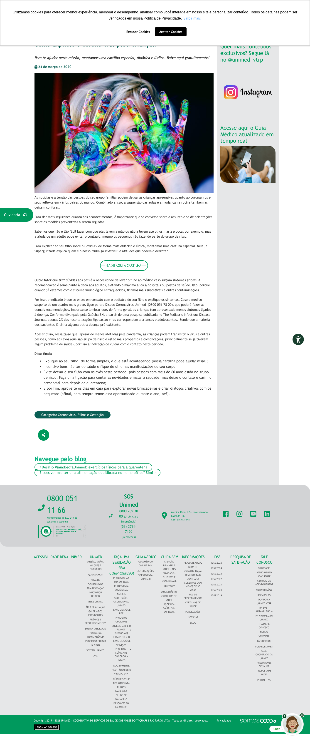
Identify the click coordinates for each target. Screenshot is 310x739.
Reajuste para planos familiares (121, 687)
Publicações (192, 611)
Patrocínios (264, 641)
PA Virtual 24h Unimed (264, 617)
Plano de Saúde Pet (121, 611)
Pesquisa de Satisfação (240, 560)
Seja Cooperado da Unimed (264, 654)
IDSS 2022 (216, 579)
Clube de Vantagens (121, 697)
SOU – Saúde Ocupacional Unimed (121, 602)
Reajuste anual (193, 562)
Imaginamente (121, 665)
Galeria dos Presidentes (95, 613)
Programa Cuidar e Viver (95, 643)
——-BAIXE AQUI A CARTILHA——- (124, 265)
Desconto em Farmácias (121, 705)
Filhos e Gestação (91, 415)
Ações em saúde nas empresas (169, 608)
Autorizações (146, 571)
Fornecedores (264, 646)
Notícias (193, 617)
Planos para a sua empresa (121, 580)
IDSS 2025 (216, 562)
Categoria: (49, 415)
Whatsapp (264, 568)
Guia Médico (146, 557)
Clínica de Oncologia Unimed (121, 656)
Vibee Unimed (95, 601)
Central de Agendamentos (264, 582)
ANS (95, 655)
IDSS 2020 (216, 590)
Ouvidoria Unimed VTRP (264, 601)
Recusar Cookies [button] (138, 32)
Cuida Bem (169, 557)
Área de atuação (95, 607)
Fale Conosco (264, 560)
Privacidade (224, 720)
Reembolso (264, 595)
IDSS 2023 (216, 573)
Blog (193, 622)
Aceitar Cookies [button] (170, 32)
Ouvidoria (13, 215)
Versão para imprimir (145, 577)
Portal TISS (264, 680)
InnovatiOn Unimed (95, 594)
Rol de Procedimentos (193, 596)
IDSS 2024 (216, 568)
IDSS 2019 (216, 595)
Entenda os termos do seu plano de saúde (121, 637)
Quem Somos (95, 574)
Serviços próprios (121, 647)
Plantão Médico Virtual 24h (121, 672)
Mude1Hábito (169, 591)
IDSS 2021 (216, 584)
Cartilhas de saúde (193, 604)
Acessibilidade (46, 557)
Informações (193, 557)
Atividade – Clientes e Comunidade (169, 577)
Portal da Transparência (95, 635)
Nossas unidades (263, 633)
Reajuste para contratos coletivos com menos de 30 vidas (193, 583)
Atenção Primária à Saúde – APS (169, 565)
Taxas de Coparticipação (193, 569)
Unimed (96, 557)
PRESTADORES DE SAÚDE (264, 664)
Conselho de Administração (95, 586)
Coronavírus (67, 415)
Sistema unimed (95, 650)
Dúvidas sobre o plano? (121, 628)
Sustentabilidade (95, 628)
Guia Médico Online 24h (145, 563)
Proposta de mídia (264, 672)
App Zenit (169, 586)
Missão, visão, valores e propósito (95, 565)
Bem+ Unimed (71, 557)
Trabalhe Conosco (264, 625)
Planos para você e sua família (121, 590)
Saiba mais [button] (192, 18)
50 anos (95, 580)
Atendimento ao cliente (264, 574)
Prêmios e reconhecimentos (95, 621)
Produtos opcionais (121, 619)
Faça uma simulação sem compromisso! (121, 565)
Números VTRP (121, 679)
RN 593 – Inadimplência (264, 609)
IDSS (217, 557)
